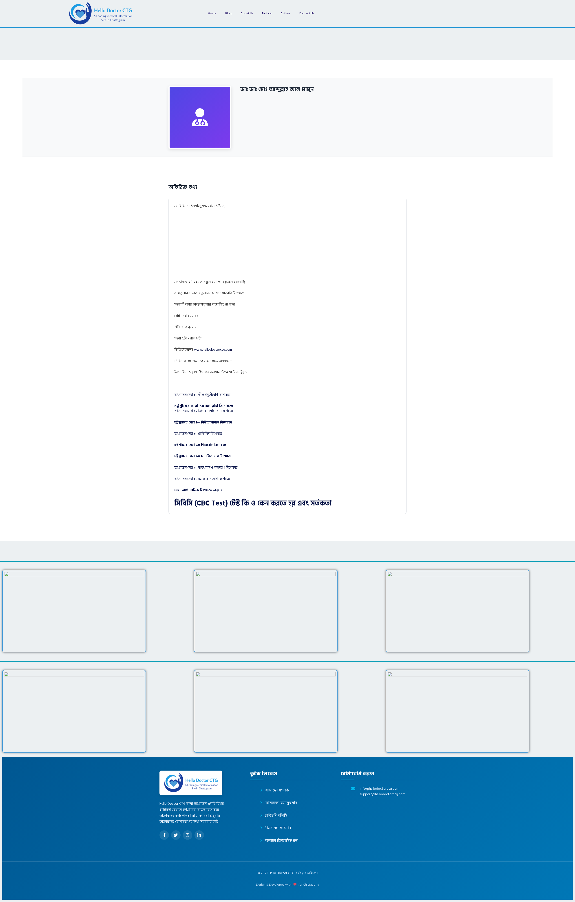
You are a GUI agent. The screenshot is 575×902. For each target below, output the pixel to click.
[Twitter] (176, 835)
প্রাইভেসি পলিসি (276, 815)
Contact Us (306, 13)
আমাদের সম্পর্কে (277, 790)
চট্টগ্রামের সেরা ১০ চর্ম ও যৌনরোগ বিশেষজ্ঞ (202, 479)
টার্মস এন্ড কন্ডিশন (278, 828)
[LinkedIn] (199, 835)
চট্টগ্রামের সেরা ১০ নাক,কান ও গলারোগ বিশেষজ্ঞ (205, 467)
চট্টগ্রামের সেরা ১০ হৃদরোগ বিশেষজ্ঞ (203, 406)
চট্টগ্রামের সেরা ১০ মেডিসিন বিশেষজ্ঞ (198, 434)
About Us (247, 13)
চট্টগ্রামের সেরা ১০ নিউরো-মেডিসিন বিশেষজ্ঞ (203, 411)
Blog (228, 13)
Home (212, 13)
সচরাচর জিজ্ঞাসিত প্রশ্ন (281, 841)
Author (285, 13)
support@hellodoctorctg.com (382, 794)
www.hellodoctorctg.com (213, 349)
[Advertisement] (309, 246)
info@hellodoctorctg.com (379, 788)
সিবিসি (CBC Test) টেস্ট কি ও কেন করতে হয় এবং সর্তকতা (253, 503)
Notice (267, 13)
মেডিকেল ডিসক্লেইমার (281, 803)
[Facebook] (164, 835)
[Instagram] (187, 835)
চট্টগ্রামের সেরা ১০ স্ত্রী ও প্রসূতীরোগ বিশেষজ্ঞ (202, 395)
